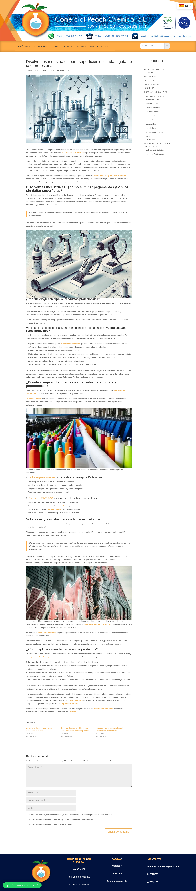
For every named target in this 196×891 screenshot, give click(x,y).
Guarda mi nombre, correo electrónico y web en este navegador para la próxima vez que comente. (71, 815)
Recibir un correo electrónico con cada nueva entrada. (52, 825)
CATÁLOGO (59, 47)
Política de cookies (79, 884)
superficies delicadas (70, 344)
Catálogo (117, 865)
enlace (73, 712)
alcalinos (63, 506)
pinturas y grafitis (54, 509)
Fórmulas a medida (117, 881)
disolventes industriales (73, 153)
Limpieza (51, 70)
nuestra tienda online (103, 708)
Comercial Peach (33, 398)
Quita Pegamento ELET (42, 477)
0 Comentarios (63, 70)
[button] (22, 885)
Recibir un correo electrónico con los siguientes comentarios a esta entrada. (61, 820)
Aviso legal (79, 869)
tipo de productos (70, 703)
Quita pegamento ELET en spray (98, 624)
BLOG (70, 47)
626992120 (152, 882)
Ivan (31, 70)
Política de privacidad (79, 876)
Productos (117, 873)
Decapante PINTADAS (41, 498)
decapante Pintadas (47, 632)
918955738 (152, 874)
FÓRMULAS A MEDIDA (87, 47)
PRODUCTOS (40, 47)
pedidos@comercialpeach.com (163, 866)
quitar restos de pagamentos (44, 657)
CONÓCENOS (24, 47)
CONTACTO (107, 47)
